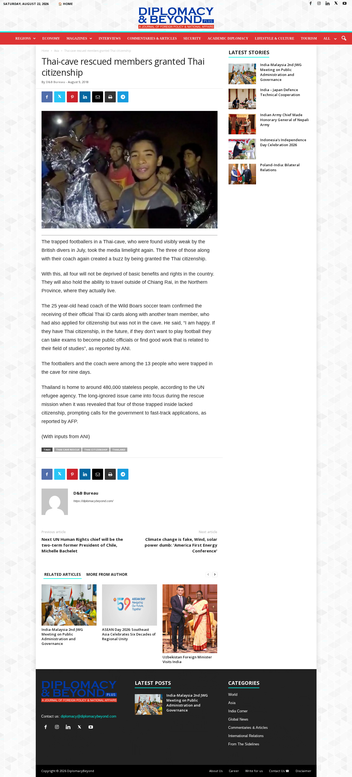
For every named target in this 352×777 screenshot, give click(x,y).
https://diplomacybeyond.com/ (93, 501)
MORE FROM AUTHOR (106, 574)
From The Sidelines (243, 744)
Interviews (110, 38)
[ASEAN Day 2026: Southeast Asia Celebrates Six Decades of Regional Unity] (129, 605)
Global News (238, 719)
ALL (326, 38)
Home (45, 51)
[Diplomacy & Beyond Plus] (176, 18)
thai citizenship (96, 449)
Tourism (309, 38)
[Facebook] (310, 3)
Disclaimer (303, 771)
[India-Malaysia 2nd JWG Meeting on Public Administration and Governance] (69, 605)
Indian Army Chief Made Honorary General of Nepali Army (284, 119)
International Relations (246, 736)
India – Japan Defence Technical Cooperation (280, 92)
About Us (215, 771)
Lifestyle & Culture (274, 38)
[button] (344, 38)
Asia (56, 51)
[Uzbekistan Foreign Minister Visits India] (190, 618)
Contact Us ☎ (279, 771)
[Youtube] (344, 3)
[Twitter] (336, 3)
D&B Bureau (55, 82)
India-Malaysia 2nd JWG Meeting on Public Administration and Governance (62, 636)
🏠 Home (65, 4)
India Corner (238, 711)
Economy (51, 38)
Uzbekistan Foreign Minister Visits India (187, 659)
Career (234, 771)
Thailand (118, 449)
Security (192, 38)
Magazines (77, 38)
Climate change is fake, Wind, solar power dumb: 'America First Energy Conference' (181, 545)
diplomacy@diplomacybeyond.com (88, 716)
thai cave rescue (67, 449)
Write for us (254, 771)
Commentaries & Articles (152, 38)
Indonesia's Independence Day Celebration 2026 (283, 142)
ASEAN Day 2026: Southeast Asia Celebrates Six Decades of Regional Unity (129, 634)
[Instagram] (319, 3)
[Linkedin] (327, 3)
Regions (23, 38)
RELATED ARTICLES (62, 574)
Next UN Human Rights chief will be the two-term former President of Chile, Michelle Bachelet (82, 545)
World (232, 695)
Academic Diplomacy (228, 38)
